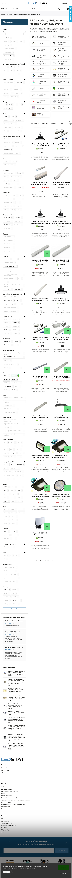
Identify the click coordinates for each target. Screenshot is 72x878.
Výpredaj (7, 45)
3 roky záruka (8, 59)
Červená (14, 139)
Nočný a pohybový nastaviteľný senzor (14, 353)
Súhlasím (63, 868)
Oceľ (16, 180)
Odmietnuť (63, 873)
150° (22, 453)
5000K (15, 390)
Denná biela (20, 146)
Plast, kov (15, 183)
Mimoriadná (8, 341)
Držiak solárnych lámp (10, 412)
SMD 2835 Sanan (9, 82)
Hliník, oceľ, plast (16, 176)
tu (37, 868)
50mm (21, 509)
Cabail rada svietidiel (10, 567)
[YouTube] (6, 776)
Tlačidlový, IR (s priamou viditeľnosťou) (14, 420)
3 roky (14, 531)
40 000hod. (8, 221)
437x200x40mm (9, 240)
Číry (15, 161)
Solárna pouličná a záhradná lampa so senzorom (15, 398)
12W (6, 497)
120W (14, 487)
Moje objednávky (6, 806)
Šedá (6, 123)
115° (13, 456)
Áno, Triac (18, 289)
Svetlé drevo (8, 127)
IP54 (20, 304)
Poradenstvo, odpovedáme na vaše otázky (13, 804)
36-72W (7, 494)
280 (13, 209)
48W (13, 497)
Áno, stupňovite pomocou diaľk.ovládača (14, 275)
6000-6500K (8, 386)
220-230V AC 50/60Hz (17, 464)
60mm (14, 523)
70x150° (14, 453)
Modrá (14, 123)
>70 (13, 66)
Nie (16, 259)
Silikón (20, 187)
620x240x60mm (9, 236)
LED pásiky (4, 819)
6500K (15, 379)
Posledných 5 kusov (10, 48)
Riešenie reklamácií (6, 802)
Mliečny (7, 161)
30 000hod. (8, 217)
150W (6, 487)
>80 (6, 66)
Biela (14, 116)
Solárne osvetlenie (6, 823)
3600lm (7, 322)
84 (12, 199)
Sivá (6, 131)
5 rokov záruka (9, 55)
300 (19, 206)
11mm (6, 520)
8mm (6, 509)
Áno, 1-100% (8, 289)
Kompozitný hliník (9, 187)
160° (19, 449)
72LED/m (20, 199)
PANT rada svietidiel (10, 571)
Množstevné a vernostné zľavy (10, 791)
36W (20, 497)
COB (6, 96)
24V (6, 468)
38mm (14, 512)
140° (6, 453)
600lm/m (7, 333)
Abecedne (61, 123)
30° (6, 449)
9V (21, 475)
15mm (14, 509)
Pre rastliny (17, 368)
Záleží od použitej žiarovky (12, 74)
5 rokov (7, 535)
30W (6, 490)
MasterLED (17, 600)
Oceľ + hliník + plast (10, 173)
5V (12, 479)
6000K (7, 375)
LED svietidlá (5, 821)
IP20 (19, 300)
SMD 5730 (14, 96)
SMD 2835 (20, 82)
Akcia (6, 41)
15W (20, 501)
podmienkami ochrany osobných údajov (45, 844)
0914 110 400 (5, 770)
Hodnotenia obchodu (7, 808)
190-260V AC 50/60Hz (11, 475)
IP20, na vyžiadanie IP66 (11, 307)
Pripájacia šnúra (9, 405)
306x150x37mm (9, 247)
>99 (13, 70)
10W (14, 501)
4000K (15, 375)
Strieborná (19, 120)
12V (6, 464)
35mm (14, 516)
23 (6, 559)
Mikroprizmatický (9, 164)
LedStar (7, 600)
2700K (18, 386)
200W (15, 494)
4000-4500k (16, 382)
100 (6, 206)
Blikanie (7, 368)
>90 (19, 66)
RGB (6, 139)
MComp (7, 604)
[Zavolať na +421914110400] (6, 3)
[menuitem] (6, 8)
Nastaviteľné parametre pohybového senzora (14, 357)
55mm (21, 512)
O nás (2, 787)
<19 (6, 555)
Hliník (6, 183)
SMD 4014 (18, 93)
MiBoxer (16, 604)
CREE (6, 593)
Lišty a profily (5, 830)
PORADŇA (64, 3)
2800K (7, 390)
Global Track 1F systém (11, 574)
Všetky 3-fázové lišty (10, 581)
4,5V (6, 479)
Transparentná (9, 120)
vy (16, 345)
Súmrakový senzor (10, 262)
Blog (2, 832)
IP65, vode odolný (9, 304)
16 (17, 555)
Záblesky (7, 360)
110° (13, 442)
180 (21, 195)
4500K (7, 382)
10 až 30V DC (15, 468)
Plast (20, 173)
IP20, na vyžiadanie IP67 (11, 311)
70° (20, 456)
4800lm (7, 326)
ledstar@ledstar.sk (6, 768)
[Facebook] (2, 3)
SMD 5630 (7, 89)
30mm (7, 516)
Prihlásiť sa (62, 850)
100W (6, 501)
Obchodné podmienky (7, 795)
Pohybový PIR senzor (10, 266)
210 (19, 209)
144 (18, 202)
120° (6, 442)
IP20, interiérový (9, 300)
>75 (19, 70)
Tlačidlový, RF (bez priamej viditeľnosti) (14, 424)
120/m (14, 195)
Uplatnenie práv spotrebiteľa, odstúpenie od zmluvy (15, 800)
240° (6, 456)
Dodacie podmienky (6, 789)
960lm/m (16, 319)
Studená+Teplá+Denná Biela (12, 153)
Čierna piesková (16, 131)
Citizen (15, 589)
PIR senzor (8, 259)
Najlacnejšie (45, 123)
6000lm (16, 322)
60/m (6, 195)
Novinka (14, 41)
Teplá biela (8, 149)
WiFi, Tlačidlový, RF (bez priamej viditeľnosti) (14, 434)
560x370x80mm (9, 251)
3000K (7, 379)
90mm (7, 523)
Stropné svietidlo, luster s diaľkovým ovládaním (15, 401)
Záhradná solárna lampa (11, 408)
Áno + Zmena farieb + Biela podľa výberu (14, 285)
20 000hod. (8, 228)
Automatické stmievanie (11, 364)
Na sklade (8, 38)
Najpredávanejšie (35, 123)
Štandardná (8, 345)
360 (6, 209)
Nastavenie (6, 872)
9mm (6, 512)
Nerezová (18, 127)
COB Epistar (8, 93)
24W (21, 487)
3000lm (7, 319)
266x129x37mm (9, 244)
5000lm (7, 329)
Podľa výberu (8, 142)
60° (20, 446)
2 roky (6, 531)
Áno (20, 278)
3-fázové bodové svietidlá (11, 578)
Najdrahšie (53, 123)
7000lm (16, 329)
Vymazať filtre (14, 608)
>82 (6, 70)
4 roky (15, 535)
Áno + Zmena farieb (10, 278)
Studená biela (8, 146)
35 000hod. (18, 224)
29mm (14, 520)
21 (12, 555)
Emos (14, 593)
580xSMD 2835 (9, 202)
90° (12, 449)
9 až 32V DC (19, 471)
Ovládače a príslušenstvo (8, 825)
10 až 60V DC (8, 471)
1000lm (16, 326)
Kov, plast (7, 180)
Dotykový (7, 427)
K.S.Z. (15, 596)
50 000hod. (18, 217)
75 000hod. (8, 224)
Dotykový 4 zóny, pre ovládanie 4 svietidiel (14, 431)
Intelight (7, 596)
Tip (22, 41)
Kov (6, 176)
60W (13, 490)
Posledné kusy (9, 52)
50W (20, 490)
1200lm (17, 333)
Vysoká (18, 341)
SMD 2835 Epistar (9, 86)
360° (13, 446)
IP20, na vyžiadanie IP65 (11, 296)
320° (6, 446)
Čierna (6, 116)
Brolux (7, 589)
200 (6, 199)
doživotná (7, 538)
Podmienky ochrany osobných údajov (11, 798)
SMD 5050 (17, 89)
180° (19, 442)
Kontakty (3, 793)
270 (13, 206)
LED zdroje (4, 827)
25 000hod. (18, 221)
